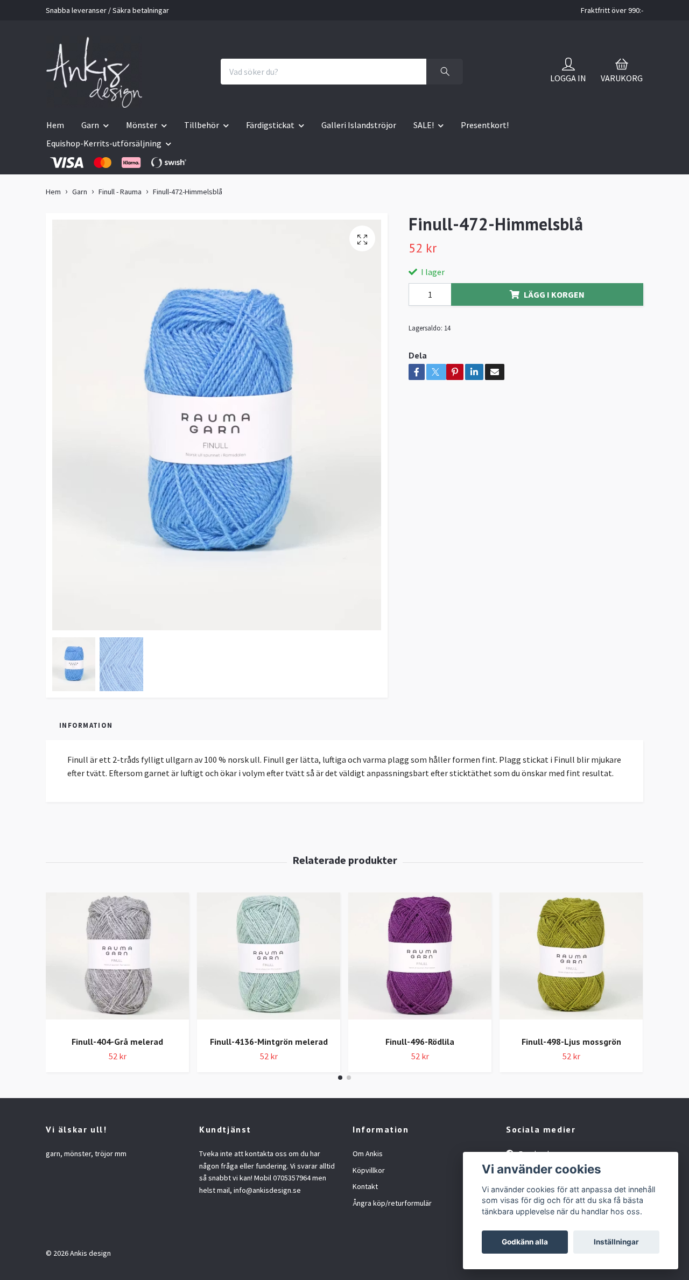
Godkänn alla (525, 1241)
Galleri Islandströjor (358, 124)
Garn (90, 124)
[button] (340, 1077)
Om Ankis (368, 1153)
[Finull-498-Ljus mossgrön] (571, 960)
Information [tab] (86, 725)
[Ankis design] (94, 71)
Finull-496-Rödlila (419, 1041)
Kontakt (365, 1186)
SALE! (423, 124)
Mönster (141, 124)
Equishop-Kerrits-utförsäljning (103, 143)
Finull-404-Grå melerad (117, 1041)
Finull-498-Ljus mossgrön (571, 1041)
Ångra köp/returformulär (392, 1203)
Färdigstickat (270, 124)
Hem (55, 124)
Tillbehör (201, 124)
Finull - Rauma (120, 191)
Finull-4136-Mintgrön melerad (269, 1041)
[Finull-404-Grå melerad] (117, 960)
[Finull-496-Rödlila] (419, 960)
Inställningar (616, 1241)
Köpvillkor (369, 1170)
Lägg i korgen (554, 294)
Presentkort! (485, 124)
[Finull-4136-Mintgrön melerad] (268, 960)
